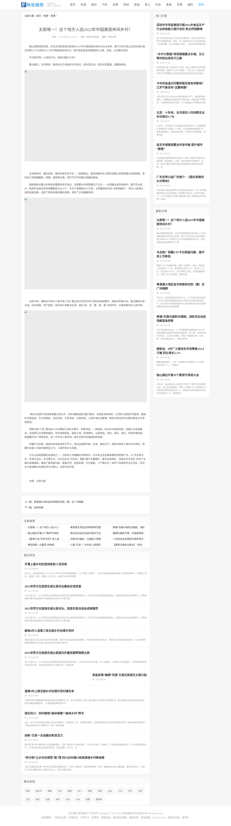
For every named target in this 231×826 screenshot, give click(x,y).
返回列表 (38, 507)
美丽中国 (133, 817)
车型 (58, 799)
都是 (70, 791)
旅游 (137, 4)
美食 (169, 4)
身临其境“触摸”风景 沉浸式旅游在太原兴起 (119, 675)
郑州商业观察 (120, 817)
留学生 (185, 817)
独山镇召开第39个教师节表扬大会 (178, 375)
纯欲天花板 (174, 817)
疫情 (90, 791)
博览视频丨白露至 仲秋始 (41, 545)
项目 (38, 799)
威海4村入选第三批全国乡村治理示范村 (49, 630)
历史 (158, 4)
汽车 (105, 4)
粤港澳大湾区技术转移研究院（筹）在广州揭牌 (58, 502)
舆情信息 (105, 817)
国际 (190, 4)
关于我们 (73, 813)
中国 (27, 791)
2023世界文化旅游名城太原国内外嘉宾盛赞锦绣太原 (57, 652)
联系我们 (83, 813)
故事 (53, 16)
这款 (48, 799)
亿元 (60, 791)
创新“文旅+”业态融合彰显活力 (44, 735)
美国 (50, 791)
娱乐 (94, 4)
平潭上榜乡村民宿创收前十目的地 (46, 564)
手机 (140, 791)
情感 (201, 4)
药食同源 (145, 817)
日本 (68, 799)
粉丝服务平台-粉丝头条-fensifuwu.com (143, 813)
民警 (88, 799)
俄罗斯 (99, 799)
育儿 (147, 4)
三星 (27, 799)
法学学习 (85, 817)
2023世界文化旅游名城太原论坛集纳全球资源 (53, 586)
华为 (130, 791)
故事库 (95, 817)
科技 (83, 4)
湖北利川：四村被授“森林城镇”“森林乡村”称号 (54, 713)
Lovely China (159, 817)
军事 (179, 4)
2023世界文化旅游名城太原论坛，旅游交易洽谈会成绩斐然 (61, 608)
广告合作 (93, 813)
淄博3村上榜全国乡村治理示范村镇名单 (49, 691)
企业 (110, 791)
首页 (73, 4)
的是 (100, 791)
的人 (80, 791)
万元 (120, 791)
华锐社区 (73, 817)
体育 (115, 4)
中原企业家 (60, 817)
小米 (78, 799)
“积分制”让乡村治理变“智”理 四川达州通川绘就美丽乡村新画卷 (64, 757)
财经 (126, 4)
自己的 (39, 791)
